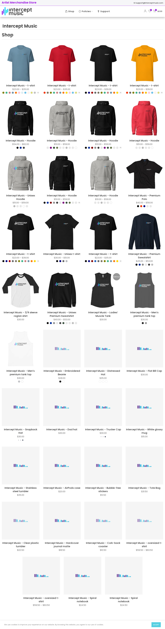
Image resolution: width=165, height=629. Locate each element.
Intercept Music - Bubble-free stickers (103, 489)
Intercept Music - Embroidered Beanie (62, 372)
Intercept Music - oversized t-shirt (144, 544)
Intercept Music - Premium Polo (144, 197)
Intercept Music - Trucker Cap (103, 429)
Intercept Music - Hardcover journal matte (62, 544)
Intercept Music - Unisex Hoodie (20, 197)
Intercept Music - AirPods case (61, 488)
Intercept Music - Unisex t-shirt (61, 254)
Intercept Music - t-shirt (20, 85)
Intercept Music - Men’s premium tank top (144, 314)
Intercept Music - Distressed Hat (103, 372)
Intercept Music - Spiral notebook (83, 599)
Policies (86, 11)
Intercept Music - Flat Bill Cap (144, 371)
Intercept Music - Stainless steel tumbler (21, 489)
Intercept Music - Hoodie (21, 140)
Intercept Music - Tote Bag (144, 488)
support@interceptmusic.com (149, 3)
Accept (156, 625)
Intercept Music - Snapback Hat (20, 431)
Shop (71, 11)
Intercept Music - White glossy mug (144, 431)
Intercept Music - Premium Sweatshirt (144, 255)
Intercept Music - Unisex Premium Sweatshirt (61, 314)
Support (105, 11)
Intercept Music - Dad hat (61, 429)
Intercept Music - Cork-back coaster (103, 544)
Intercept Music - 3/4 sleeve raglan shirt (20, 314)
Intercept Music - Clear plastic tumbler (20, 544)
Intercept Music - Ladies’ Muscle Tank (103, 314)
